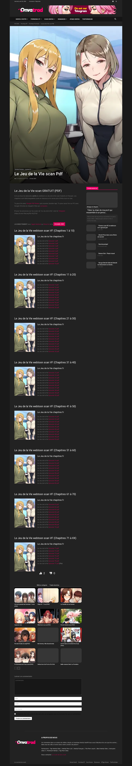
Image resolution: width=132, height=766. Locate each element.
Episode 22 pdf (54, 331)
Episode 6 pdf (53, 253)
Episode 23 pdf (54, 334)
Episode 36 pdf (54, 385)
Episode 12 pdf (54, 287)
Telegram (62, 211)
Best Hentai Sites (102, 748)
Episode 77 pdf (54, 563)
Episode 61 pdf (54, 504)
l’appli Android (36, 224)
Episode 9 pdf (53, 261)
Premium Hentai (52, 751)
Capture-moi (18, 625)
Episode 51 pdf (54, 460)
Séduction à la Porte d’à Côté (46, 664)
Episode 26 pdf (54, 341)
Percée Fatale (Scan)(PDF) (22, 643)
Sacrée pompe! (103, 244)
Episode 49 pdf (54, 437)
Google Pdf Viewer (32, 203)
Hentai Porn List (67, 748)
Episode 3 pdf (53, 246)
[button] (115, 19)
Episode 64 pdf (54, 512)
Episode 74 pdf (54, 556)
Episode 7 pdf (53, 256)
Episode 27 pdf (54, 344)
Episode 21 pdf (54, 329)
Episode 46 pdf (54, 429)
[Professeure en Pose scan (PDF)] (24, 655)
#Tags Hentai (75, 19)
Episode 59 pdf (54, 481)
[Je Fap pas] (51, 573)
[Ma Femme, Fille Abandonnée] (48, 635)
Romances (62, 19)
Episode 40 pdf (54, 395)
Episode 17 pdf (54, 300)
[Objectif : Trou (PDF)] (48, 595)
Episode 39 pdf (54, 393)
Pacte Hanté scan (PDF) (68, 625)
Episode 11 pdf (53, 285)
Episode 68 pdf (54, 522)
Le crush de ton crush (59, 755)
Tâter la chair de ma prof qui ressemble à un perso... (99, 211)
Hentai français (79, 748)
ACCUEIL (16, 24)
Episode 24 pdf (54, 336)
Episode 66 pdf (54, 517)
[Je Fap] (41, 573)
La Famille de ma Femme (67, 604)
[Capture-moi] (24, 616)
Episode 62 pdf (54, 507)
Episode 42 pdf (54, 419)
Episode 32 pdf (54, 375)
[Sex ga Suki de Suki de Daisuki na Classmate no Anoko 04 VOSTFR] (91, 265)
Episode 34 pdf (54, 380)
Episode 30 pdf (54, 351)
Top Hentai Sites (55, 748)
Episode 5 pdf (53, 251)
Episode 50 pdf (54, 439)
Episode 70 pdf (54, 527)
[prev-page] (15, 668)
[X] (116, 1)
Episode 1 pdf (53, 241)
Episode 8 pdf (53, 258)
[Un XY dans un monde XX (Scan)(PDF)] (71, 635)
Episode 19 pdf (54, 305)
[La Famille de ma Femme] (71, 595)
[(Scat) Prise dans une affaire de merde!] (91, 237)
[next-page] (18, 668)
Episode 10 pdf (54, 263)
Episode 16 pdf (54, 297)
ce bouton (43, 206)
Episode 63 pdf (54, 509)
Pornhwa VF (35, 19)
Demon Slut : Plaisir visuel (106, 253)
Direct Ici (46, 224)
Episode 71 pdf (54, 548)
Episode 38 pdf (54, 390)
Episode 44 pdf (54, 424)
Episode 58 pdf (54, 478)
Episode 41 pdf (54, 416)
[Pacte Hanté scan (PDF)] (71, 616)
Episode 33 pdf (54, 378)
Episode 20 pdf (54, 307)
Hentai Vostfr (21, 19)
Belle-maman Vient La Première (69, 664)
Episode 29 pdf (54, 349)
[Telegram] (113, 1)
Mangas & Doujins (92, 207)
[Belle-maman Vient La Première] (71, 655)
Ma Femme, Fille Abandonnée (45, 643)
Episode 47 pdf (54, 432)
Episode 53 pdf (54, 465)
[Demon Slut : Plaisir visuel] (91, 256)
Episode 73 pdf (54, 553)
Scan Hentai (49, 19)
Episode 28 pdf (54, 346)
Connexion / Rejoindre (34, 1)
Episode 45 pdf (54, 427)
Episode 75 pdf (54, 558)
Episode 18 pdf (54, 302)
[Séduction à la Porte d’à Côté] (48, 655)
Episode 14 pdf (54, 292)
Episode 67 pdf (54, 519)
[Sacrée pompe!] (91, 246)
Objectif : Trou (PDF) (43, 604)
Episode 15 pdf (54, 295)
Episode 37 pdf (54, 388)
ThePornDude (87, 19)
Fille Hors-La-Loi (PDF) (44, 625)
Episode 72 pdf (54, 551)
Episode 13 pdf (54, 290)
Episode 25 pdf (54, 339)
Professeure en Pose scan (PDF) (23, 664)
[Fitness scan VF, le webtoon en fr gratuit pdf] (91, 228)
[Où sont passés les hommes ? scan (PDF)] (24, 595)
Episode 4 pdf (53, 248)
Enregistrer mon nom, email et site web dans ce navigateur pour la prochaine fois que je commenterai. (48, 714)
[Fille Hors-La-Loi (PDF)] (48, 616)
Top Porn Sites (63, 751)
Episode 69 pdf (54, 524)
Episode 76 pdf (54, 561)
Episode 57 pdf (54, 476)
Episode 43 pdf (54, 422)
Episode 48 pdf (54, 434)
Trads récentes (54, 585)
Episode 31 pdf (54, 373)
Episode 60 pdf (54, 483)
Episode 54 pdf (54, 468)
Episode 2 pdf (53, 243)
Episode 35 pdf (54, 383)
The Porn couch (90, 748)
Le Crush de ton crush (22, 178)
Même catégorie (42, 585)
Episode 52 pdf (54, 463)
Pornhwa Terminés (34, 24)
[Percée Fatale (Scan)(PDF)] (24, 635)
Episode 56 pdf (54, 473)
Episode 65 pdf (54, 514)
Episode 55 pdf (54, 471)
